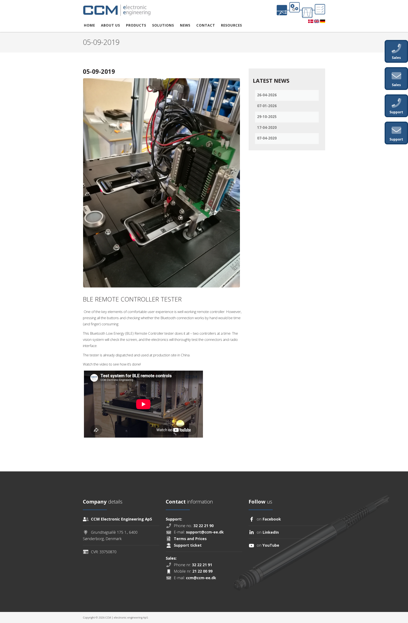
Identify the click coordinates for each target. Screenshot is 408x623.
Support (396, 139)
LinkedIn (270, 532)
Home (89, 25)
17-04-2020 (267, 127)
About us (110, 25)
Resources (231, 25)
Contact (205, 25)
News (185, 25)
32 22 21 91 (202, 564)
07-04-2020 (267, 138)
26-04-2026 (267, 94)
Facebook (271, 519)
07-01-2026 (267, 105)
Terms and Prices (190, 538)
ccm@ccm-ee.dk (201, 577)
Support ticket (188, 545)
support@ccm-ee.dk (205, 532)
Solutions (163, 25)
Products (136, 25)
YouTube (270, 545)
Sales (396, 57)
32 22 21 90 (203, 525)
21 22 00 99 (202, 571)
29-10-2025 (267, 116)
